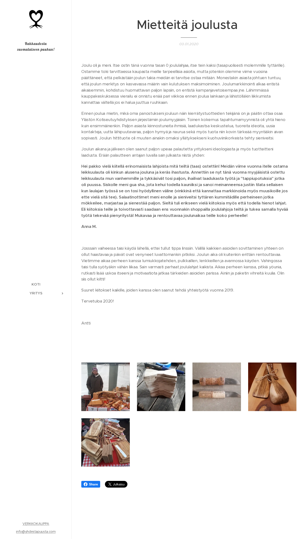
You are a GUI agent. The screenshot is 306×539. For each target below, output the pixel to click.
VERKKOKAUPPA (35, 524)
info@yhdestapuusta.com (35, 531)
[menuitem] (35, 284)
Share (93, 484)
